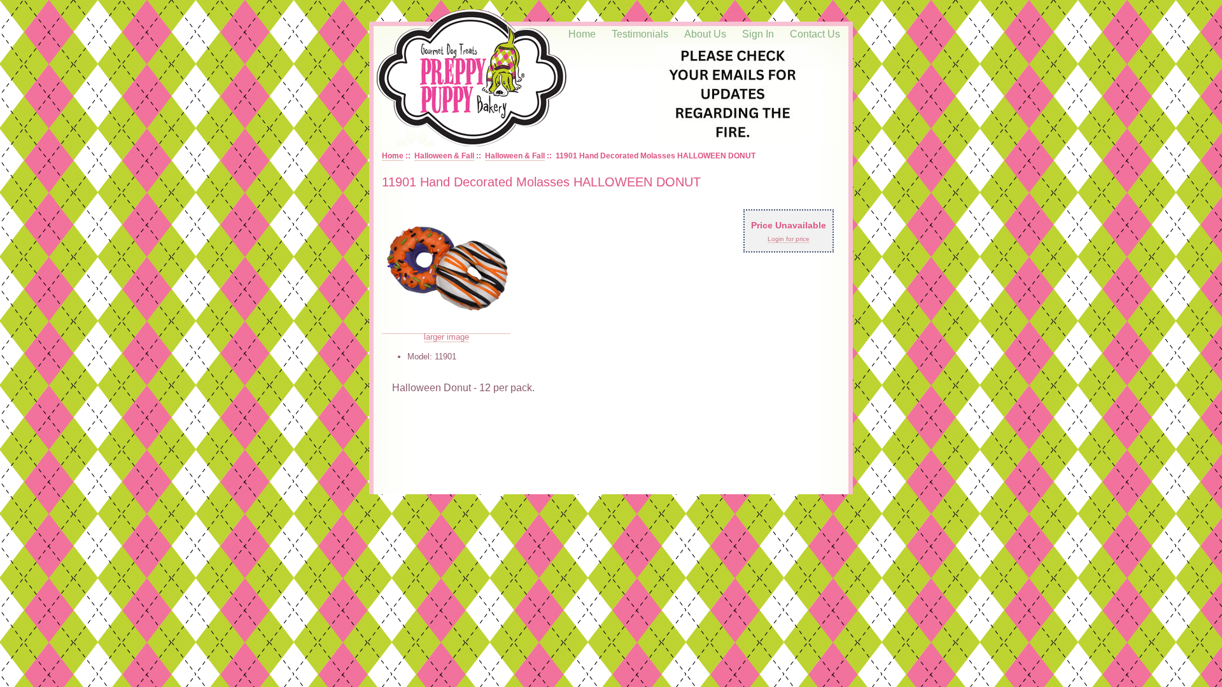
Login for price (789, 238)
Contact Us (815, 34)
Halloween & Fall (444, 155)
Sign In (758, 34)
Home (582, 34)
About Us (705, 34)
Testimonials (640, 34)
